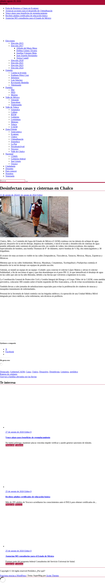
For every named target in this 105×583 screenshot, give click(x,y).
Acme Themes (52, 575)
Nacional (9, 154)
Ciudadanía (10, 166)
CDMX (14, 156)
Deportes (9, 168)
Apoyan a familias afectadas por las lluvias (18, 377)
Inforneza (15, 77)
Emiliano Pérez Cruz (20, 75)
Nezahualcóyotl (17, 146)
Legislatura (16, 119)
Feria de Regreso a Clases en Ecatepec (22, 8)
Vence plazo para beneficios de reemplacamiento (26, 13)
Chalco (14, 137)
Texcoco (14, 149)
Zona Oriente (11, 129)
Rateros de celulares (8, 374)
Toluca (14, 124)
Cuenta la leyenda (18, 73)
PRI (12, 90)
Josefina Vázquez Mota (26, 53)
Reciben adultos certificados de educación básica (26, 15)
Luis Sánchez (17, 80)
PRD (13, 92)
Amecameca (16, 132)
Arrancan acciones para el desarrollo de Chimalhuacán (28, 11)
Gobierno (15, 117)
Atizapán (15, 100)
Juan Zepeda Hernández (26, 55)
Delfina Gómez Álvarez (26, 50)
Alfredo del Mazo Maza (26, 48)
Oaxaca (14, 164)
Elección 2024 (17, 68)
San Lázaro (16, 161)
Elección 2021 (17, 63)
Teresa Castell (22, 58)
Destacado (4, 372)
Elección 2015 (17, 43)
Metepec (14, 122)
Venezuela (9, 176)
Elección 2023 (17, 65)
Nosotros (9, 173)
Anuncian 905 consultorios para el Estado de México (28, 18)
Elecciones (10, 41)
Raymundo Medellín (20, 82)
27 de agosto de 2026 (14, 432)
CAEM (21, 372)
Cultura (14, 112)
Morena (14, 95)
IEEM (13, 114)
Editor (40, 195)
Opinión (9, 70)
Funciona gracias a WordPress (13, 575)
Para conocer (11, 171)
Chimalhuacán (17, 139)
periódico (74, 372)
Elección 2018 (17, 60)
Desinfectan (54, 372)
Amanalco (15, 109)
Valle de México (12, 97)
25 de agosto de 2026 (14, 491)
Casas (28, 372)
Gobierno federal (18, 159)
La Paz (14, 144)
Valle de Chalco (18, 151)
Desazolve (43, 372)
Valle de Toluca (12, 107)
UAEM (14, 127)
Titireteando (16, 85)
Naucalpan (15, 102)
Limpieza (65, 372)
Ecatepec (15, 134)
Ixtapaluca (15, 141)
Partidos (8, 87)
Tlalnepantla (16, 105)
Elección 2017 (17, 46)
